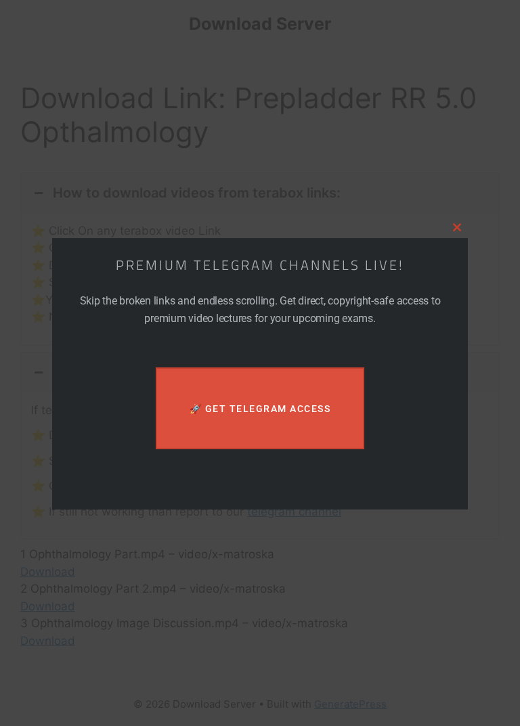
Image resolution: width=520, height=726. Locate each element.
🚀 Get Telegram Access (260, 408)
